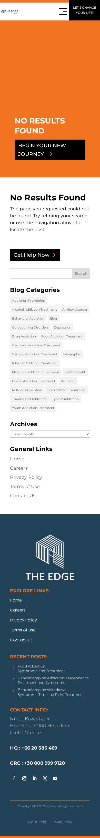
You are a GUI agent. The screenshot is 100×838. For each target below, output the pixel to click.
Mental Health (75, 372)
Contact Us (22, 496)
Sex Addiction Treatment (66, 390)
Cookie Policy (37, 822)
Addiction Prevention (28, 300)
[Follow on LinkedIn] (35, 778)
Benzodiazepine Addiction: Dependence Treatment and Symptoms (53, 680)
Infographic (72, 354)
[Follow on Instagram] (24, 778)
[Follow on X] (45, 778)
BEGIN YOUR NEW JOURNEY (42, 149)
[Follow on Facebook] (14, 778)
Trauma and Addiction (29, 399)
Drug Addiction (24, 336)
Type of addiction (65, 399)
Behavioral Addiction (28, 318)
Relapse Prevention (27, 390)
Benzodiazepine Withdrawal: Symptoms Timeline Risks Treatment (51, 692)
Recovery (68, 381)
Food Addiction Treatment (62, 336)
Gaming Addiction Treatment (34, 354)
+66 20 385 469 (16, 798)
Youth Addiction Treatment (33, 408)
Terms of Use (25, 486)
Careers (19, 468)
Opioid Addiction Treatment (33, 381)
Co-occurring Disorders (30, 327)
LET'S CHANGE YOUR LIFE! (84, 10)
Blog (53, 318)
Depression (62, 327)
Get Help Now (31, 255)
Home (17, 459)
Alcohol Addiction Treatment (34, 309)
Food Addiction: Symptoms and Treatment (41, 668)
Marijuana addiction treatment (35, 372)
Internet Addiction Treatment (35, 363)
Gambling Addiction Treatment (36, 345)
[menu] (63, 11)
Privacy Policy (26, 477)
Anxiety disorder (74, 309)
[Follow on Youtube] (55, 778)
